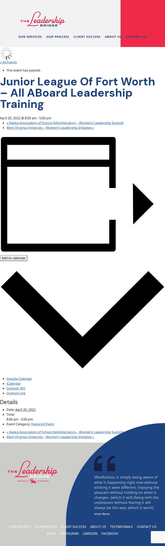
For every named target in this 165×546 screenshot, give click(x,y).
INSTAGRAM (69, 533)
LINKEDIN (90, 533)
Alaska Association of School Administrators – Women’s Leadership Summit (65, 123)
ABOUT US (113, 37)
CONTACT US (136, 37)
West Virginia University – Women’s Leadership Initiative (50, 128)
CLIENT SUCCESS (86, 37)
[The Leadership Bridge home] (42, 14)
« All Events (8, 62)
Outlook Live (16, 393)
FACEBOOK (109, 533)
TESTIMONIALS (121, 527)
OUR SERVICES (30, 37)
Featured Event (42, 424)
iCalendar (13, 383)
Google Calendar (19, 379)
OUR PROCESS (57, 37)
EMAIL (51, 533)
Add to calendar (14, 258)
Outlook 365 (15, 388)
